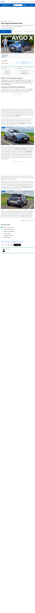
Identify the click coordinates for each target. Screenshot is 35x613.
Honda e (26, 187)
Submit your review (24, 62)
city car (17, 80)
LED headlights (29, 151)
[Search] (34, 2)
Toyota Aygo (4, 80)
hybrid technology (7, 84)
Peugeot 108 (17, 115)
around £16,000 (22, 123)
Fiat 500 (23, 187)
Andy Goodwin (8, 28)
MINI (30, 187)
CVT (23, 216)
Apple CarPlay (23, 148)
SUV (30, 81)
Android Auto (17, 148)
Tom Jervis (3, 28)
